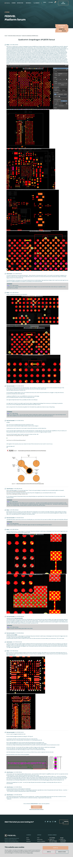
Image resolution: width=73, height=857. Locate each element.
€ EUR (44, 2)
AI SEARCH (37, 2)
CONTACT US (65, 822)
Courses (28, 839)
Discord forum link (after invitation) (36, 809)
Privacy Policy (30, 853)
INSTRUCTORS (20, 2)
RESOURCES (28, 2)
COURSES (14, 2)
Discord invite (36, 807)
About (27, 837)
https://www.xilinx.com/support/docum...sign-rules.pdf (17, 435)
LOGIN (51, 2)
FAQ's (38, 837)
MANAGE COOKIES (62, 851)
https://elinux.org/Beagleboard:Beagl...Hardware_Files (17, 494)
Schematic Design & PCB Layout (14, 35)
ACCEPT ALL (55, 847)
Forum (6, 35)
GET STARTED (63, 3)
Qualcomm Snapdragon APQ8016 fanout (30, 35)
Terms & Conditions (41, 841)
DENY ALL (49, 851)
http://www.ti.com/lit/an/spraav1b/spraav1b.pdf (16, 440)
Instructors (28, 841)
